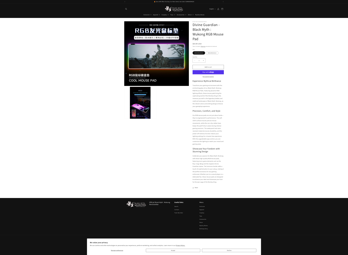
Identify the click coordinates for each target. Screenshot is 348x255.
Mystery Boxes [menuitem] (199, 15)
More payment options (208, 76)
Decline (229, 250)
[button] (126, 9)
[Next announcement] (223, 1)
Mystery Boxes (203, 225)
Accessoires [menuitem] (181, 15)
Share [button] (196, 187)
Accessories (202, 219)
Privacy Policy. (180, 245)
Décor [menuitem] (190, 15)
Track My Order (178, 213)
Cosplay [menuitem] (164, 15)
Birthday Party (203, 229)
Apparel (201, 209)
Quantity (195, 57)
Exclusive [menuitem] (147, 15)
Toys (200, 216)
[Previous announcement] (125, 1)
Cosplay (201, 213)
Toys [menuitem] (171, 15)
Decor (201, 222)
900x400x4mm (212, 53)
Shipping (203, 46)
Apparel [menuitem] (155, 15)
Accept (173, 250)
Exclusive (202, 206)
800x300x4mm (198, 53)
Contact (176, 209)
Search (176, 206)
